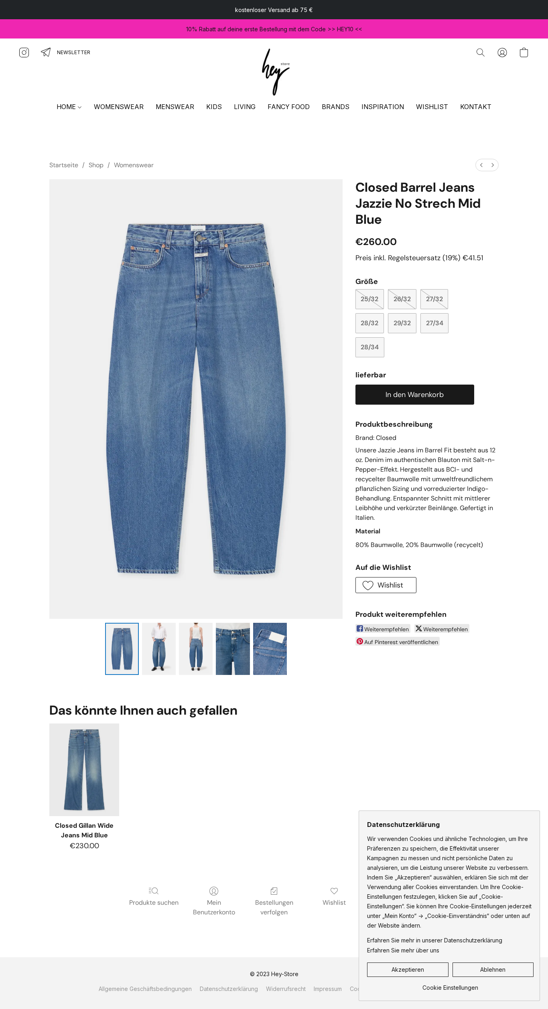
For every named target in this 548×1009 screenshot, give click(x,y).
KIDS (214, 107)
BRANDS (335, 107)
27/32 (434, 299)
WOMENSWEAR (119, 107)
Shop (96, 165)
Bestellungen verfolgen (274, 907)
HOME (67, 107)
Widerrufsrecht (286, 988)
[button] (274, 71)
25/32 (369, 299)
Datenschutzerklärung (229, 988)
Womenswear (134, 165)
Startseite (63, 165)
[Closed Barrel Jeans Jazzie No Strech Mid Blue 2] (196, 649)
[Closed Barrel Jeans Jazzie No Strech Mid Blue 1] (159, 649)
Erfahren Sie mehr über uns (403, 950)
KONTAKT (475, 107)
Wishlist (334, 902)
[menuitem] (481, 165)
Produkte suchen (154, 902)
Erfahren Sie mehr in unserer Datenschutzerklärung (434, 940)
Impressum (328, 988)
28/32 (369, 323)
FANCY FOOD (289, 107)
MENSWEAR (175, 107)
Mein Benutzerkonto (214, 907)
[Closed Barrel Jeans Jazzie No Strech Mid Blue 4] (270, 649)
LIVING (245, 107)
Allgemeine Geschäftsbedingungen (145, 988)
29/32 (402, 323)
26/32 (402, 299)
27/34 (434, 323)
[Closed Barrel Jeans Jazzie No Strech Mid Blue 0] (122, 649)
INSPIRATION (382, 107)
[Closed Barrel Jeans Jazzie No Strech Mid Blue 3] (233, 649)
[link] (450, 985)
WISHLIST (432, 107)
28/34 (370, 347)
